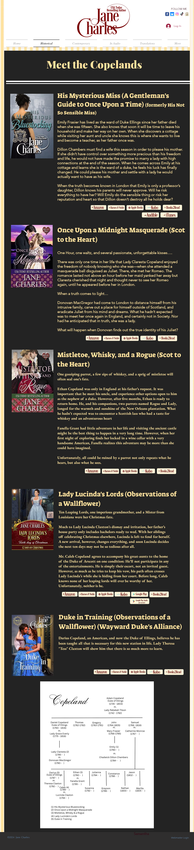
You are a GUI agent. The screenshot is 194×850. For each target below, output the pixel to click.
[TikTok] (182, 14)
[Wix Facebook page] (167, 14)
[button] (176, 43)
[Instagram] (177, 14)
